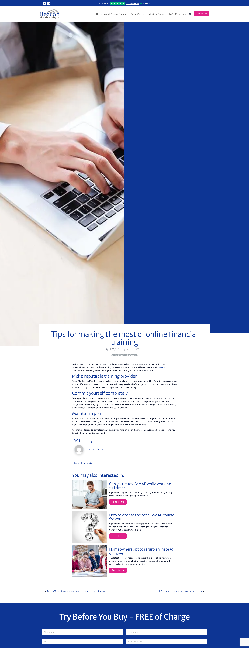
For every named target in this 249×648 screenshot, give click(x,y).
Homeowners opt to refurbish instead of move (141, 551)
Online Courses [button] (138, 14)
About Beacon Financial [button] (115, 14)
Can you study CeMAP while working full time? (140, 486)
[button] (201, 13)
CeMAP (161, 367)
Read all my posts (83, 463)
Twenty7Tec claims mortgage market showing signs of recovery (77, 591)
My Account (180, 14)
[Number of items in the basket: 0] (190, 14)
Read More (118, 501)
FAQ (171, 14)
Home (99, 14)
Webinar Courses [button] (157, 14)
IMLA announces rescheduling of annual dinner (179, 591)
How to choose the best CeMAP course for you (141, 517)
